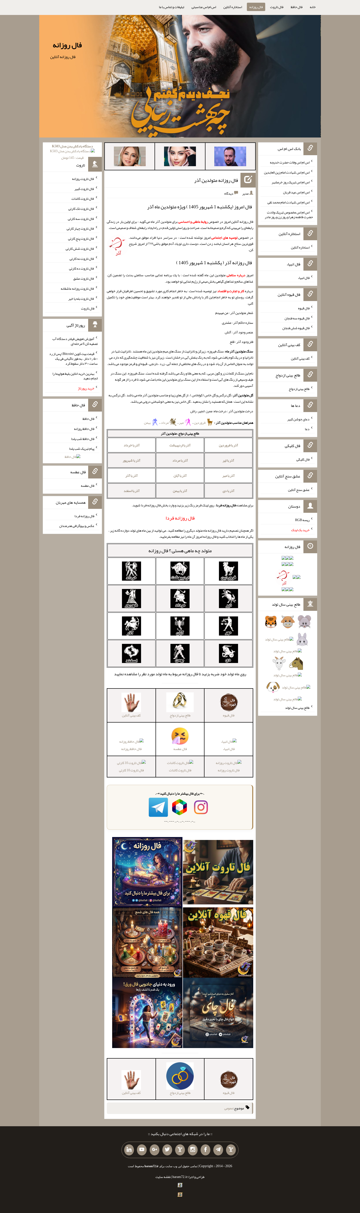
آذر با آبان (180, 475)
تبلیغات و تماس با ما (171, 6)
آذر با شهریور (131, 460)
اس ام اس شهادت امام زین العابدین (287, 172)
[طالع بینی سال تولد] (287, 662)
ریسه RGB (302, 519)
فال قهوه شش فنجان (296, 328)
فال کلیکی (303, 459)
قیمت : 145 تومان (72, 152)
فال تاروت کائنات (180, 770)
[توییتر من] (167, 1150)
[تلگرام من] (218, 1150)
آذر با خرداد (132, 445)
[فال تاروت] (218, 873)
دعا (307, 428)
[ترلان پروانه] (180, 157)
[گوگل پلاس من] (154, 1150)
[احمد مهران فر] (230, 157)
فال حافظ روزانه (131, 748)
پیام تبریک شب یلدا (81, 448)
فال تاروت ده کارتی (81, 268)
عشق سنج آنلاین (299, 489)
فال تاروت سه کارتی (81, 218)
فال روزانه (256, 6)
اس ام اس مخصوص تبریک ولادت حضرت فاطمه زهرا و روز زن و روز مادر (289, 214)
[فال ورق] (147, 1014)
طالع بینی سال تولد (297, 707)
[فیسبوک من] (205, 1150)
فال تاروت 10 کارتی (131, 770)
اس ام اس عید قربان (296, 192)
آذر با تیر (228, 460)
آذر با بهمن (180, 490)
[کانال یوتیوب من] (142, 1150)
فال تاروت (276, 6)
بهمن (147, 422)
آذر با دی (228, 490)
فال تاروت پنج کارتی (81, 238)
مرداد (165, 422)
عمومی (228, 1108)
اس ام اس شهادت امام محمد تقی (288, 202)
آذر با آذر (131, 475)
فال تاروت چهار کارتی (80, 228)
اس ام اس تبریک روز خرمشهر (291, 182)
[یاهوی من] (231, 1150)
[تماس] (180, 1150)
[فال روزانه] (147, 873)
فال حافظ (296, 6)
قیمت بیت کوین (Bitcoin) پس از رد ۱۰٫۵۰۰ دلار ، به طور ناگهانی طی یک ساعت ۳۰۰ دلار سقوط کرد (73, 358)
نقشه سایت (163, 1176)
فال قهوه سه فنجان (297, 317)
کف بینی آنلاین (300, 358)
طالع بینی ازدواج (299, 388)
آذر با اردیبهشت (180, 445)
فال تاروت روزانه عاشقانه (77, 288)
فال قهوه (304, 308)
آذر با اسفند (132, 490)
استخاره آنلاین (232, 6)
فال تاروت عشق (83, 278)
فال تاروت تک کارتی (81, 208)
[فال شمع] (147, 943)
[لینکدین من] (129, 1150)
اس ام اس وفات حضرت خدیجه (290, 162)
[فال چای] (218, 1014)
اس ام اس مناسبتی (204, 6)
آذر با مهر (228, 475)
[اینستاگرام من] (193, 1150)
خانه (313, 6)
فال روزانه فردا (84, 515)
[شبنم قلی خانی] (130, 157)
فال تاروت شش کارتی (80, 248)
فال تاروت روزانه (229, 770)
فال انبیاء (229, 748)
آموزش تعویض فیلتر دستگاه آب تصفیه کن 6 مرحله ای (75, 341)
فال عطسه (87, 485)
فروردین (200, 422)
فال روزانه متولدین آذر (216, 180)
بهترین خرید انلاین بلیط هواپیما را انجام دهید (75, 376)
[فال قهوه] (218, 943)
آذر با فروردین (228, 445)
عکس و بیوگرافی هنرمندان (76, 525)
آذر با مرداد (180, 460)
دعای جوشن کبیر (298, 418)
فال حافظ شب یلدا (82, 438)
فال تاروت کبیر (84, 188)
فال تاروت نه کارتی (82, 258)
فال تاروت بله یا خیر (81, 298)
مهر (181, 422)
